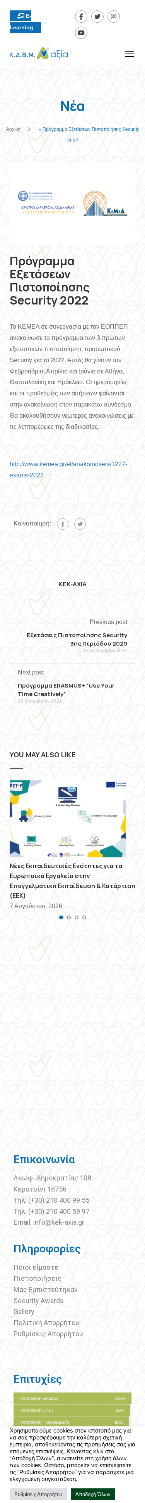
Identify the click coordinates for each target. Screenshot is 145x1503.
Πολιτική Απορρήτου (46, 1323)
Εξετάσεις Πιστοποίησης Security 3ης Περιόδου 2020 (77, 639)
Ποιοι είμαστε (36, 1267)
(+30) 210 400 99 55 (58, 1200)
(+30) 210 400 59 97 (58, 1211)
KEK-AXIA (72, 584)
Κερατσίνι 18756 (40, 1189)
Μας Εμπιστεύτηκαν (46, 1289)
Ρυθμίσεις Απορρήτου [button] (38, 1494)
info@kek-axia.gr (58, 1222)
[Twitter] (80, 524)
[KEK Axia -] (39, 55)
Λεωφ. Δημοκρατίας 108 (52, 1178)
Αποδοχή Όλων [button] (93, 1494)
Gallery (24, 1311)
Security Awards (39, 1301)
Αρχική (13, 129)
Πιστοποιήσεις (38, 1278)
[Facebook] (62, 524)
